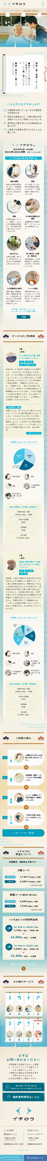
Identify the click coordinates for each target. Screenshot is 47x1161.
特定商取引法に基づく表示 (13, 1144)
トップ (5, 11)
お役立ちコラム (33, 1130)
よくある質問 (9, 1130)
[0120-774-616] (11, 1160)
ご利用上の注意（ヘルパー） (33, 1139)
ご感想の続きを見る (34, 433)
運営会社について (10, 1134)
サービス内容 (15, 11)
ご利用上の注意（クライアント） (10, 1139)
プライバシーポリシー (35, 1134)
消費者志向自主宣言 (34, 1144)
